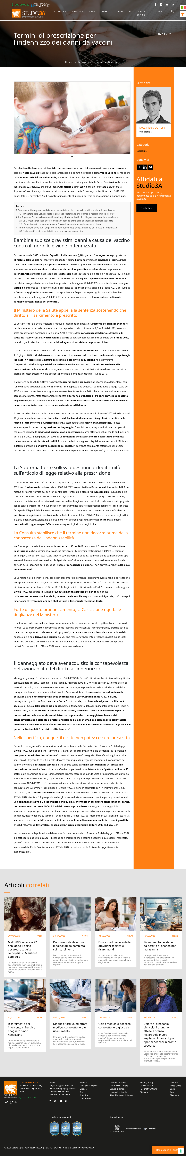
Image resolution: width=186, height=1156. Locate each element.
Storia (82, 1092)
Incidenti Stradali (118, 1082)
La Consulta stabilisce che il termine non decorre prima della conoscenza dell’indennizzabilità (68, 220)
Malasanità (141, 151)
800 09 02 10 (22, 4)
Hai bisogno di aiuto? (167, 1149)
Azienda (59, 11)
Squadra (84, 1095)
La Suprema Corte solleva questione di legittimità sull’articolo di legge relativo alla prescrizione (68, 217)
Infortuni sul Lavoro (119, 1085)
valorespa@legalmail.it (65, 1088)
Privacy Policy (146, 1082)
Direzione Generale (89, 1085)
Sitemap (144, 1092)
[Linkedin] (144, 167)
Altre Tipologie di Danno (121, 1095)
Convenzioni (123, 11)
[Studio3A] (28, 13)
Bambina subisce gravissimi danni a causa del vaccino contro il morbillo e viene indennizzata (66, 210)
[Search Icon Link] (169, 11)
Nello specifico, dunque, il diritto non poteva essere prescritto (53, 231)
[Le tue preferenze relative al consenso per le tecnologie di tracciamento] (181, 1151)
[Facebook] (139, 167)
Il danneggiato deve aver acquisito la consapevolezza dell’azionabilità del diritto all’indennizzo (67, 227)
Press (105, 11)
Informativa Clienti (148, 1089)
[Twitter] (150, 167)
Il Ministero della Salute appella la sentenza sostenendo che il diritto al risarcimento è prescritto (69, 214)
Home (68, 62)
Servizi (77, 11)
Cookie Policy (146, 1085)
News (92, 11)
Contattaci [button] (146, 208)
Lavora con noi (141, 13)
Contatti (160, 11)
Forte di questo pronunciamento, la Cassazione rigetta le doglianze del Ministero (63, 224)
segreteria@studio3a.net (61, 1085)
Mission (83, 1089)
